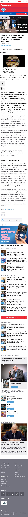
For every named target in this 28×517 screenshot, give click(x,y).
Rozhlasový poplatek (20, 476)
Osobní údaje (10, 513)
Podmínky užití (17, 513)
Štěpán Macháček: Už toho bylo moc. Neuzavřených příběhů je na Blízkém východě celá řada (16, 309)
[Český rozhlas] (5, 1)
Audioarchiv (4, 481)
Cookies (3, 513)
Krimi (3, 232)
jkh (13, 209)
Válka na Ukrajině (5, 465)
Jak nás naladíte (19, 465)
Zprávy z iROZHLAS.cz (8, 422)
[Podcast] (1, 89)
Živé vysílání (5, 238)
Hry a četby (5, 229)
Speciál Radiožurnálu (6, 45)
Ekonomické (5, 17)
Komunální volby (5, 468)
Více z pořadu (6, 322)
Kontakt (17, 474)
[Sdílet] (4, 89)
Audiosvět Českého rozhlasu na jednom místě (12, 245)
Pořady (4, 235)
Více (20, 17)
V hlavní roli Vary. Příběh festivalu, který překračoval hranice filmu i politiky (15, 341)
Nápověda (17, 468)
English (24, 513)
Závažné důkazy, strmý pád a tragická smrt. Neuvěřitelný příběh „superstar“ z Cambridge (16, 279)
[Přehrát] (2, 83)
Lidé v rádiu (18, 470)
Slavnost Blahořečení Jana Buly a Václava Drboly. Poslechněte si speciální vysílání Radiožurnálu (17, 348)
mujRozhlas (4, 225)
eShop (3, 472)
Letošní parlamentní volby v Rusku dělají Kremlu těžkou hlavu (12, 443)
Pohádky (11, 232)
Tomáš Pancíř (8, 209)
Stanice (3, 470)
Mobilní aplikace (5, 485)
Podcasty (3, 483)
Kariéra (16, 472)
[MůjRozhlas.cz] (3, 52)
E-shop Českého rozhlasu (10, 355)
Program (14, 17)
